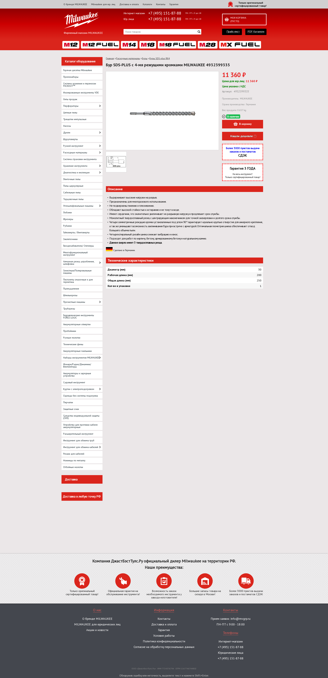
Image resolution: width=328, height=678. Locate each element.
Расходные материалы (128, 58)
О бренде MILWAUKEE (75, 4)
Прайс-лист (233, 31)
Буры (144, 58)
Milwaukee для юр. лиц (103, 4)
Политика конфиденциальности (164, 641)
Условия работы (164, 636)
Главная (110, 58)
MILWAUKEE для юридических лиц (97, 624)
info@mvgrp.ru (240, 619)
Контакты (160, 4)
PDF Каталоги (256, 31)
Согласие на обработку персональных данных (164, 647)
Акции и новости (97, 630)
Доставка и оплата (129, 4)
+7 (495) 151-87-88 (164, 13)
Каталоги (147, 4)
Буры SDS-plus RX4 (159, 58)
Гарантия (173, 4)
